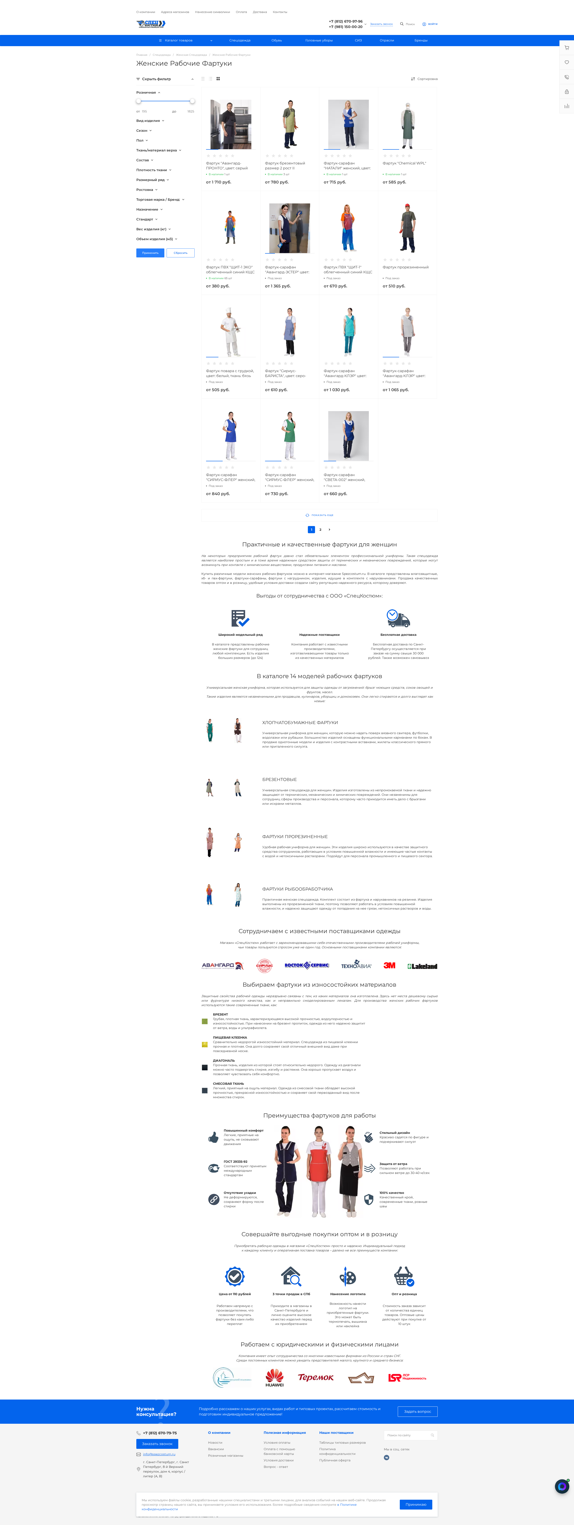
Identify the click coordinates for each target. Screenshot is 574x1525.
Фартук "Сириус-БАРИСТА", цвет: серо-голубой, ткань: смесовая (288, 376)
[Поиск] (432, 1435)
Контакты (280, 12)
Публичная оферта (334, 1460)
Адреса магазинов (175, 12)
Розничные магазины (225, 1456)
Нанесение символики (212, 12)
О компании (145, 12)
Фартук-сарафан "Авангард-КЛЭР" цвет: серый (404, 376)
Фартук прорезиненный (406, 267)
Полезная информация (285, 1432)
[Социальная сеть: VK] (386, 1457)
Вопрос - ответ (276, 1467)
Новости (215, 1443)
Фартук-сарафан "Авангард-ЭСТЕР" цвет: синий (287, 272)
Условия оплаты (277, 1443)
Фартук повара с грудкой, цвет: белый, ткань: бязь (230, 373)
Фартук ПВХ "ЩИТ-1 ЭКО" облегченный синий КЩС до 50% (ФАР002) (230, 272)
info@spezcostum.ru (159, 1454)
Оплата (241, 12)
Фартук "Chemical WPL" (404, 163)
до (174, 111)
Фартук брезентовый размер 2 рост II (285, 165)
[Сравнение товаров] (567, 106)
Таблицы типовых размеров (342, 1443)
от (138, 111)
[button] (212, 149)
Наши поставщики (336, 1432)
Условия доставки (279, 1460)
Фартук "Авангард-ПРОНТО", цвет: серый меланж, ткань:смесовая (228, 168)
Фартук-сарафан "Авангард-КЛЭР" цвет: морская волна (345, 376)
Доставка (260, 12)
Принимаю (416, 1504)
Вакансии (216, 1449)
